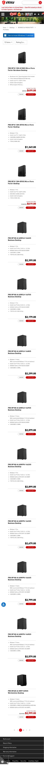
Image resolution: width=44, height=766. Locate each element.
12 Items (7, 42)
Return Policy (7, 743)
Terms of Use (23, 761)
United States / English (33, 761)
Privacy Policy (15, 761)
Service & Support (8, 756)
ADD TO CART (31, 94)
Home (4, 27)
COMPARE (21, 94)
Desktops (12, 27)
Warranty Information (9, 751)
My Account (6, 739)
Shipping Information (9, 747)
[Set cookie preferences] (4, 760)
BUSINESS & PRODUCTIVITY (25, 27)
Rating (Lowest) (21, 42)
